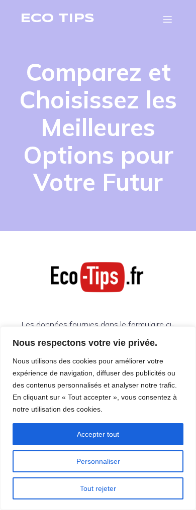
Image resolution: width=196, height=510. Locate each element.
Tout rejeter (98, 488)
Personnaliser (98, 461)
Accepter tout (98, 434)
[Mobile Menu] (167, 19)
